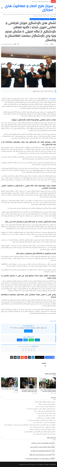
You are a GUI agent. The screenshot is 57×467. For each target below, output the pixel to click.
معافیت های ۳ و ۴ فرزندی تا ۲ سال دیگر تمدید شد (44, 422)
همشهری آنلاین (52, 98)
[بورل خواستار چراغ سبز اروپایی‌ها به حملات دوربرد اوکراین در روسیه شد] (28, 383)
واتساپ (31, 340)
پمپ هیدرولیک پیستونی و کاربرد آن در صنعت (41, 1)
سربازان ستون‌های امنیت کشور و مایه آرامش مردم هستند (42, 429)
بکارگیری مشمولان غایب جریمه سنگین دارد (45, 417)
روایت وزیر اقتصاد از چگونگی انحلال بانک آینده (45, 401)
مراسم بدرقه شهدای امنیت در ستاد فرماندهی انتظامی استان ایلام (48, 390)
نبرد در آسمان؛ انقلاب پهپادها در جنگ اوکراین (10, 389)
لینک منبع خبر (53, 321)
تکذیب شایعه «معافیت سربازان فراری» (46, 415)
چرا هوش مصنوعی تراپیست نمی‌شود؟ (46, 404)
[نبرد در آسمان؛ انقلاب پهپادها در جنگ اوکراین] (9, 382)
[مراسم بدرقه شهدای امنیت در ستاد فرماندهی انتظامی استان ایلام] (47, 383)
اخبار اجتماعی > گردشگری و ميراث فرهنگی (39, 19)
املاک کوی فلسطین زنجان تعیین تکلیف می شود (44, 411)
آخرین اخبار (50, 14)
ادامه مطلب (28, 331)
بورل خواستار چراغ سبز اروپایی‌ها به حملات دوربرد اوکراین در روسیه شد (29, 390)
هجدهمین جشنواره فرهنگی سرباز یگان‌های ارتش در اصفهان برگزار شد (39, 431)
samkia (51, 44)
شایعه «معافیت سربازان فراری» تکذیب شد (45, 413)
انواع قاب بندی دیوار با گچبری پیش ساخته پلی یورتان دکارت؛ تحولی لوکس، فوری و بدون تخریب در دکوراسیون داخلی (29, 424)
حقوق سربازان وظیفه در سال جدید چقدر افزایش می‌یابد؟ (42, 427)
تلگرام (37, 340)
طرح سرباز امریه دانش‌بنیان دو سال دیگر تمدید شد (44, 434)
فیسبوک (19, 340)
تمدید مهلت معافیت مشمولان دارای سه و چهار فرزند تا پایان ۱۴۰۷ (28, 327)
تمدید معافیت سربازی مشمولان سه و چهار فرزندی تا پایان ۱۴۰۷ (41, 420)
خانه (54, 14)
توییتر (25, 340)
